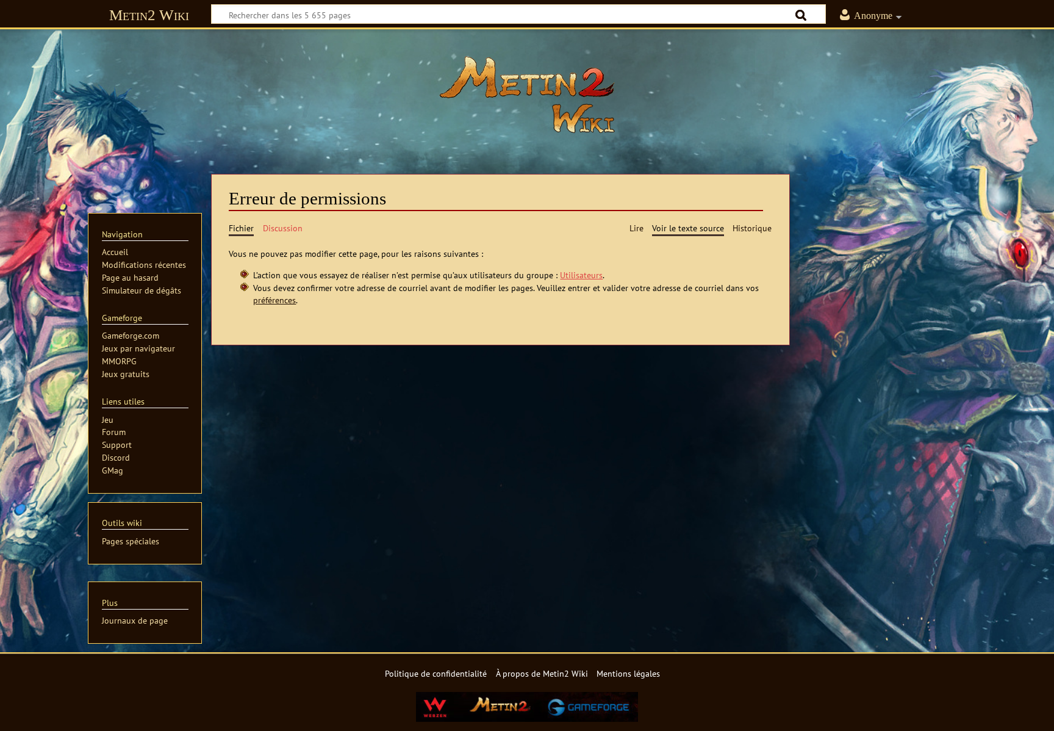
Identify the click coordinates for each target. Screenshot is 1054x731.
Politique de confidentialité (436, 673)
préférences (274, 300)
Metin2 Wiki (149, 15)
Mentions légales (628, 673)
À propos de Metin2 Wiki (542, 673)
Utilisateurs (581, 275)
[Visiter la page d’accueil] (527, 94)
